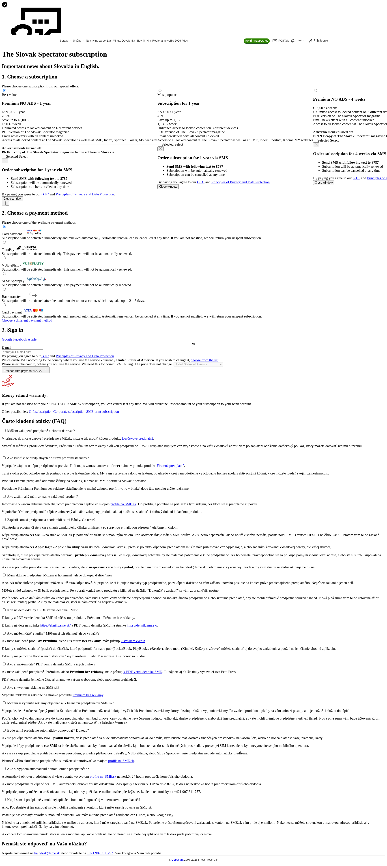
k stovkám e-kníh (133, 641)
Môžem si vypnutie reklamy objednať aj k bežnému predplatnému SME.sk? (60, 703)
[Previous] (3, 203)
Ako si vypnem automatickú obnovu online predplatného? (48, 769)
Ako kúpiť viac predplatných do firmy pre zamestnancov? (48, 458)
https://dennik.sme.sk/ (142, 625)
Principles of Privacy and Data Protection (85, 194)
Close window (12, 198)
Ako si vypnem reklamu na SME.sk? (33, 687)
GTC (45, 194)
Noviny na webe (96, 40)
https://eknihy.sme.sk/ (55, 625)
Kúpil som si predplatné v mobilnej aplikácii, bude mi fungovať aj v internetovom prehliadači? (73, 800)
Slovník (140, 40)
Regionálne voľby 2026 (166, 40)
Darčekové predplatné (137, 438)
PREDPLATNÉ (256, 41)
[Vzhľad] (301, 41)
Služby (77, 40)
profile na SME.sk (123, 504)
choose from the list (204, 360)
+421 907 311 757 (100, 853)
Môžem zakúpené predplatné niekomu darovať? (41, 431)
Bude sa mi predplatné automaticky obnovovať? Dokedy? (48, 730)
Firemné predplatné (170, 466)
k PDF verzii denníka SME (142, 672)
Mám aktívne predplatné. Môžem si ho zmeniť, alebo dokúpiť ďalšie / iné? (59, 575)
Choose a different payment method (27, 320)
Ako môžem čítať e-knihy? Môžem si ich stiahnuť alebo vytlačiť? (53, 633)
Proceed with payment (23, 371)
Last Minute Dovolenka (121, 40)
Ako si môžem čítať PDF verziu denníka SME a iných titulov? (51, 664)
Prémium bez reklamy (88, 695)
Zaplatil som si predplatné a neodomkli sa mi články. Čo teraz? (51, 520)
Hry (149, 40)
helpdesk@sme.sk (47, 853)
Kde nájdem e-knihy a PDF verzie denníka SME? (42, 610)
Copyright (177, 859)
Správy (64, 40)
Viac (185, 40)
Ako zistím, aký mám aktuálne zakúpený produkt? (42, 496)
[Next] (7, 203)
